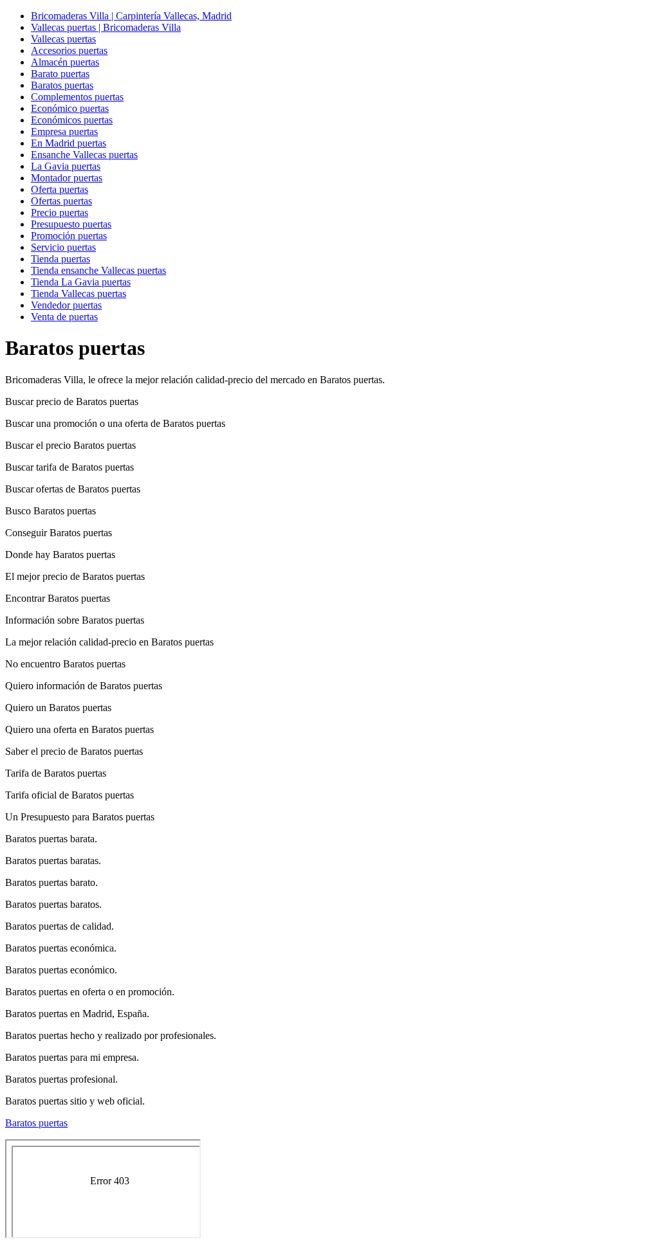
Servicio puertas (63, 247)
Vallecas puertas (63, 38)
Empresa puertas (64, 131)
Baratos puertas (62, 85)
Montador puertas (66, 177)
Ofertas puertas (61, 200)
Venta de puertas (64, 316)
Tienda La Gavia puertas (81, 281)
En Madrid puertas (68, 143)
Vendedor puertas (66, 305)
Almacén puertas (65, 62)
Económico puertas (70, 108)
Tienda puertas (60, 258)
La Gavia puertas (65, 166)
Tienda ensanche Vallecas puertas (98, 270)
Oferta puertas (59, 189)
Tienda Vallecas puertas (78, 293)
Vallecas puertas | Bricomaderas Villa (106, 27)
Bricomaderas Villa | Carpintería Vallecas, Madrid (131, 15)
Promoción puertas (69, 235)
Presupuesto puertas (71, 224)
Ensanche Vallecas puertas (84, 154)
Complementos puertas (77, 96)
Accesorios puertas (69, 50)
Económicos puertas (72, 119)
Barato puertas (60, 73)
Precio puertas (59, 212)
